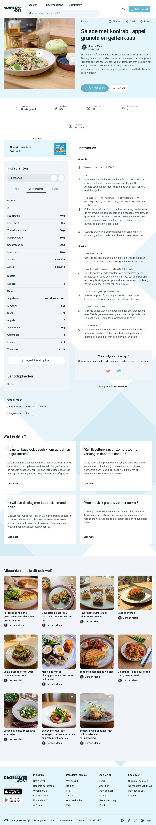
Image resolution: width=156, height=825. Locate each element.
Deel (132, 21)
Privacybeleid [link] (40, 820)
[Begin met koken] (39, 53)
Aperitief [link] (104, 785)
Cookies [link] (81, 820)
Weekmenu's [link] (40, 790)
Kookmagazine (54, 4)
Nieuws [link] (132, 795)
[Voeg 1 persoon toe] (61, 178)
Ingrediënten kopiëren (38, 360)
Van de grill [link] (72, 781)
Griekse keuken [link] (74, 800)
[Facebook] (122, 820)
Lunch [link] (102, 781)
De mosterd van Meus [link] (140, 785)
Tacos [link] (69, 795)
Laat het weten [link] (120, 386)
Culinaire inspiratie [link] (138, 781)
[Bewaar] (34, 579)
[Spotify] (149, 820)
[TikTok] (129, 820)
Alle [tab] (17, 189)
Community (75, 4)
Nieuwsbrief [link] (40, 800)
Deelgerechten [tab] (36, 189)
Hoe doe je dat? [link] (136, 790)
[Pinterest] (142, 820)
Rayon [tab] (55, 189)
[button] (15, 406)
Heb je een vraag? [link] (21, 820)
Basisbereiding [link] (107, 800)
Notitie (116, 21)
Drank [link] (102, 805)
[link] (12, 9)
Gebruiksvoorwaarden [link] (62, 820)
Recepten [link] (86, 21)
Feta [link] (68, 805)
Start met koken (96, 88)
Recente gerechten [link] (43, 785)
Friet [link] (68, 790)
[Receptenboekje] (123, 9)
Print (146, 21)
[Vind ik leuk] (119, 371)
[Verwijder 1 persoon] (54, 178)
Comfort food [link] (40, 795)
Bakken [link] (70, 785)
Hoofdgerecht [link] (106, 790)
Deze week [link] (39, 781)
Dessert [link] (103, 795)
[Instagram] (135, 820)
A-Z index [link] (38, 805)
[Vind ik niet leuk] (108, 371)
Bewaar (121, 88)
